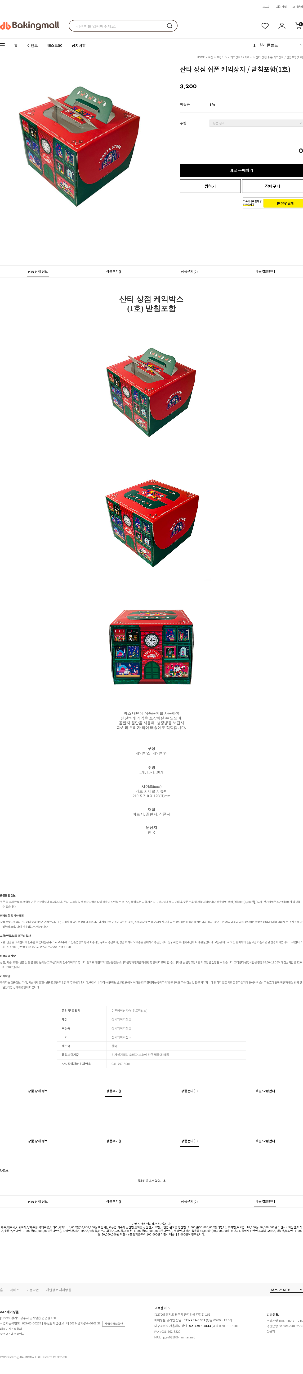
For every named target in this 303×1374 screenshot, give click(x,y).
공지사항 (79, 45)
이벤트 (32, 45)
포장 (210, 57)
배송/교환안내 (265, 271)
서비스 (14, 1289)
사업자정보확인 (114, 1324)
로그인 (266, 7)
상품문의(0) (189, 271)
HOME (201, 57)
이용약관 (33, 1289)
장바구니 (272, 186)
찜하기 (210, 186)
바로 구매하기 (241, 170)
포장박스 (222, 57)
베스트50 (54, 45)
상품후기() (113, 271)
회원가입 (281, 7)
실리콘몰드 (268, 45)
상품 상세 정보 (38, 271)
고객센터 (298, 7)
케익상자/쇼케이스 (241, 57)
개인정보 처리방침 (58, 1289)
